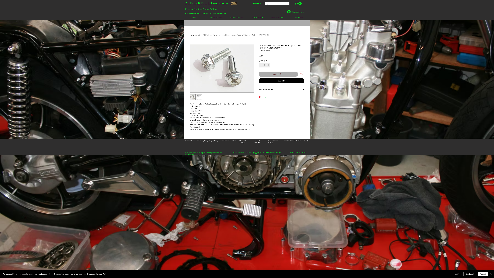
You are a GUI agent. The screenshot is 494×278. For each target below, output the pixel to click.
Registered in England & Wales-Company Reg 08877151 (267, 153)
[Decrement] (260, 65)
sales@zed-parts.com (244, 152)
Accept (483, 274)
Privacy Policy (101, 274)
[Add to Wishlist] (301, 74)
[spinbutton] (264, 65)
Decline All (470, 274)
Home (193, 35)
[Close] (490, 274)
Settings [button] (458, 274)
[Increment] (268, 65)
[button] (298, 3)
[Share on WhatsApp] (265, 97)
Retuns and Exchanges (242, 141)
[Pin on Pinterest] (260, 97)
